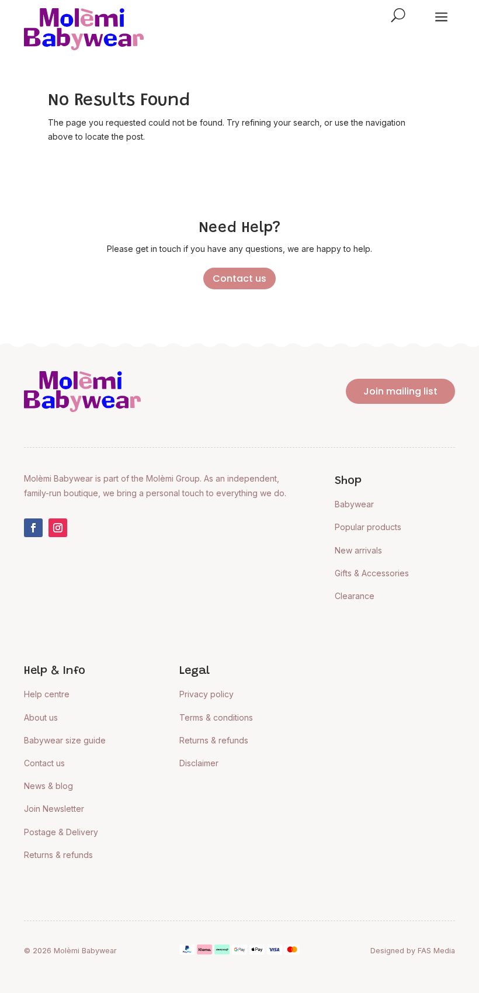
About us (41, 717)
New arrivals (358, 550)
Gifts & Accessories (372, 573)
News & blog (48, 786)
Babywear (354, 504)
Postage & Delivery (61, 832)
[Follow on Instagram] (57, 527)
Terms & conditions (216, 717)
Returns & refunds (58, 855)
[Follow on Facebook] (33, 527)
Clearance (354, 596)
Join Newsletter (54, 809)
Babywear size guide (65, 740)
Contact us (239, 278)
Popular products (368, 527)
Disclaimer (198, 763)
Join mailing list (400, 391)
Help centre (47, 694)
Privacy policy (206, 694)
